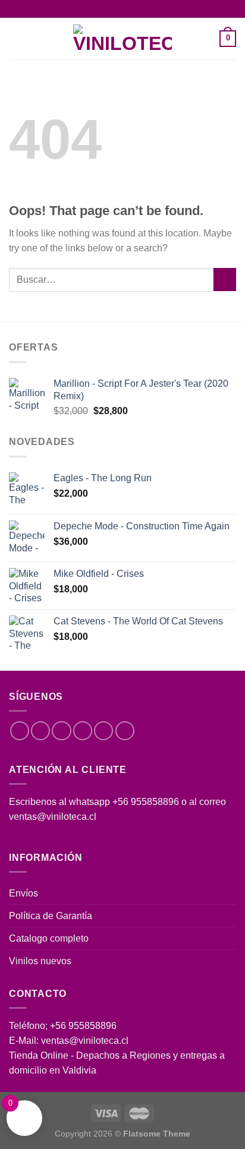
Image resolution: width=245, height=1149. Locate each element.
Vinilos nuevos (40, 961)
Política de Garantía (50, 916)
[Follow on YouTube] (124, 730)
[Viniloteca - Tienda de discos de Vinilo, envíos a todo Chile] (122, 38)
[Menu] (16, 38)
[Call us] (103, 730)
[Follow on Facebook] (19, 730)
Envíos (23, 893)
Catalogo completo (49, 938)
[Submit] (224, 279)
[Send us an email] (82, 730)
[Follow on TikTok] (61, 730)
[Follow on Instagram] (40, 730)
